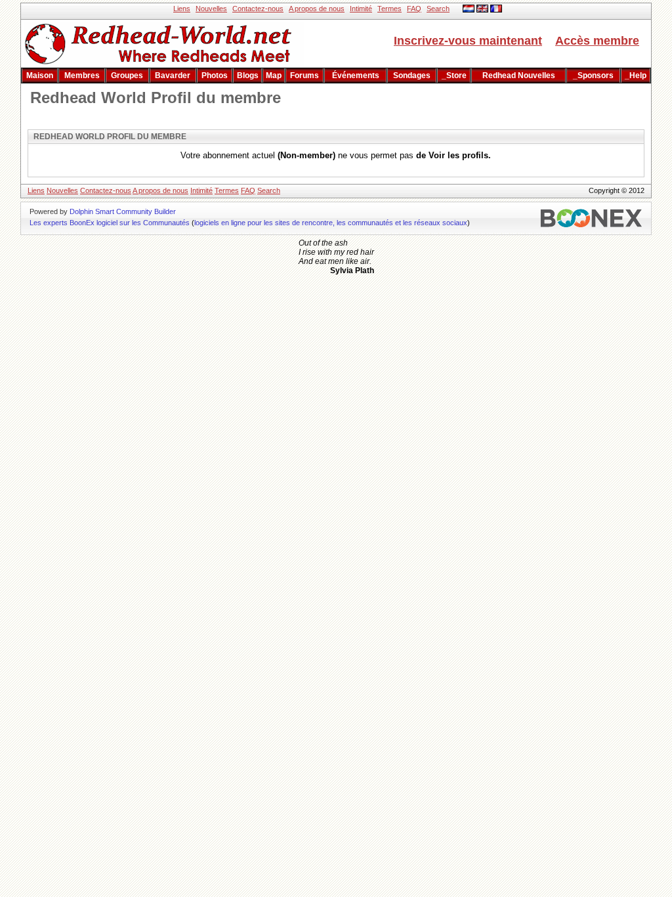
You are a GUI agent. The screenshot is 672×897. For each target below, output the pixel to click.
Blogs (248, 75)
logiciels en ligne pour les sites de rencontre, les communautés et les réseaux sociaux (330, 223)
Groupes (127, 75)
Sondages (411, 75)
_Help (635, 75)
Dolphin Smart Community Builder (123, 211)
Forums (304, 75)
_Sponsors (593, 75)
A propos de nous (317, 8)
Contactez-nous (258, 8)
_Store (454, 75)
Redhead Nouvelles (518, 75)
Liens (181, 8)
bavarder (172, 75)
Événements (355, 75)
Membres (82, 75)
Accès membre (597, 40)
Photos (214, 75)
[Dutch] (468, 10)
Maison (39, 75)
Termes (389, 8)
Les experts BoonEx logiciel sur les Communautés (110, 223)
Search (438, 8)
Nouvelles (211, 8)
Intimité (361, 8)
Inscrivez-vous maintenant (468, 40)
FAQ (414, 8)
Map (274, 75)
